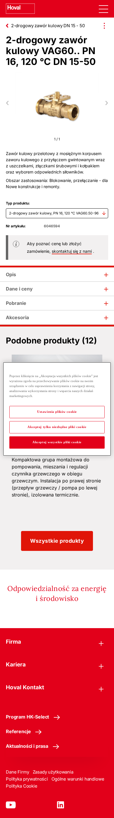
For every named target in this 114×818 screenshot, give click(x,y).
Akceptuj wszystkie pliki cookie (57, 442)
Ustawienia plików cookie (57, 412)
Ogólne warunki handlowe (77, 779)
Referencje (18, 731)
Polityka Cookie (21, 786)
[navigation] (103, 9)
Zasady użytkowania (53, 772)
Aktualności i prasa (27, 746)
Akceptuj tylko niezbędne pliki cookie (56, 427)
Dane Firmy (17, 772)
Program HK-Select (27, 717)
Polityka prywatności (27, 779)
